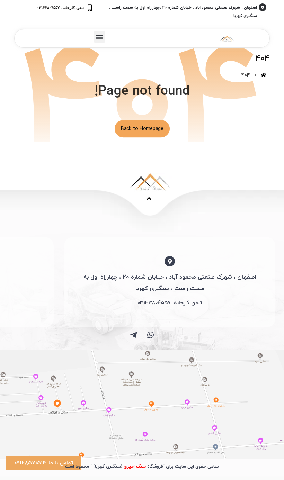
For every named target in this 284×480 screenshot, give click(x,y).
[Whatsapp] (150, 335)
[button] (99, 37)
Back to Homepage (142, 128)
